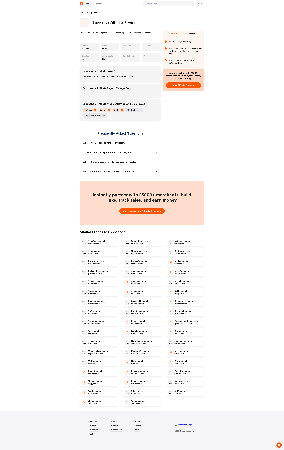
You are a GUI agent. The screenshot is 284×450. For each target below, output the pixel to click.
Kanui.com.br (94, 341)
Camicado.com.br (96, 301)
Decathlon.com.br (139, 311)
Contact (115, 426)
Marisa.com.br (181, 261)
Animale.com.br (181, 281)
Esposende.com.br (89, 48)
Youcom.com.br (138, 401)
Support (138, 422)
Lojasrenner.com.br (183, 341)
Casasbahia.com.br (140, 301)
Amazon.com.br (138, 271)
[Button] (145, 4)
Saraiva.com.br (181, 381)
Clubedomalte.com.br (184, 301)
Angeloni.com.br (139, 281)
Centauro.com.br (182, 251)
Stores (82, 13)
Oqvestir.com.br (95, 371)
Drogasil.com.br (138, 321)
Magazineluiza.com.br (98, 351)
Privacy (138, 426)
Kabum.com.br (95, 251)
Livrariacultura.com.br (141, 341)
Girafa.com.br (181, 331)
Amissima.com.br (182, 271)
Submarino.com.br (139, 241)
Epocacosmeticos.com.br (186, 321)
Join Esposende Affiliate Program (142, 211)
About (114, 422)
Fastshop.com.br (139, 331)
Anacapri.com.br (96, 281)
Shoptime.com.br (139, 251)
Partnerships (116, 430)
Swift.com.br (180, 391)
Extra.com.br (94, 331)
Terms (137, 430)
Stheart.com (137, 391)
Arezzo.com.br (95, 291)
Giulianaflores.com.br (98, 271)
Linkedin (93, 434)
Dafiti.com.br (94, 311)
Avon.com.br (137, 291)
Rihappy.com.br (95, 381)
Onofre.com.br (181, 361)
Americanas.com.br (97, 241)
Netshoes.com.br (182, 241)
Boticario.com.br (139, 261)
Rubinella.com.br (139, 381)
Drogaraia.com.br (96, 321)
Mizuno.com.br (181, 351)
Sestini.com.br (95, 391)
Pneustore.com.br (139, 371)
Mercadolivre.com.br (141, 351)
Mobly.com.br (94, 361)
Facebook (94, 422)
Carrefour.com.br (96, 261)
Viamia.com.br (95, 401)
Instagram (94, 430)
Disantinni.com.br (182, 311)
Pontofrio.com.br (182, 371)
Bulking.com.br (181, 291)
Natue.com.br (137, 361)
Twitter (93, 426)
